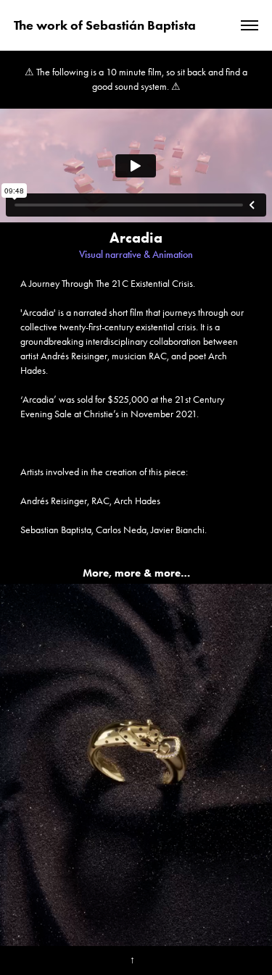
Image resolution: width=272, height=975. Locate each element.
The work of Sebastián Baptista (105, 25)
